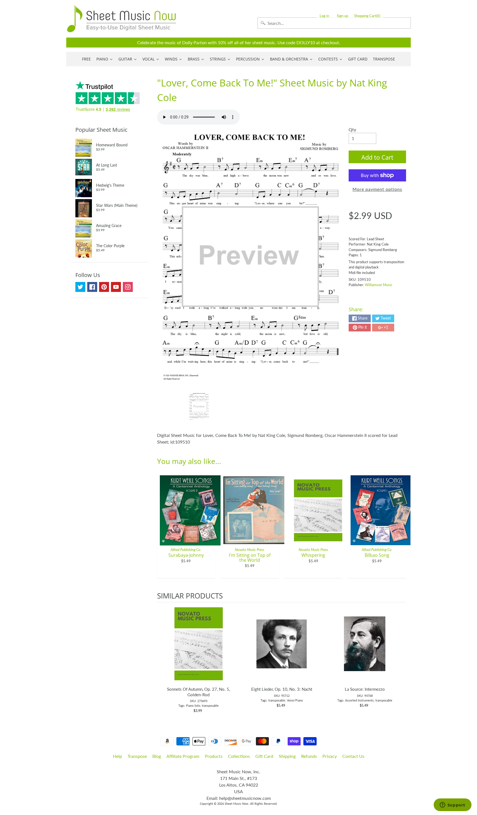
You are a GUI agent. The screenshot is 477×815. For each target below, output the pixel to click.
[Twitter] (80, 287)
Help (117, 756)
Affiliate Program (182, 756)
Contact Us (353, 756)
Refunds (309, 756)
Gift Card (264, 756)
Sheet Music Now (236, 803)
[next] (400, 658)
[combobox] (334, 23)
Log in (324, 16)
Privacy (329, 756)
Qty (352, 129)
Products (213, 756)
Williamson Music (378, 285)
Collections (239, 756)
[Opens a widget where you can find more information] (452, 805)
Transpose (137, 756)
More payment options (377, 189)
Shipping (287, 756)
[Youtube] (116, 287)
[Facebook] (92, 287)
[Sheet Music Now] (121, 18)
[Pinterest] (104, 287)
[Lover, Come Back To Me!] (199, 406)
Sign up (342, 16)
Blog (156, 756)
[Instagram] (128, 287)
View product (198, 649)
